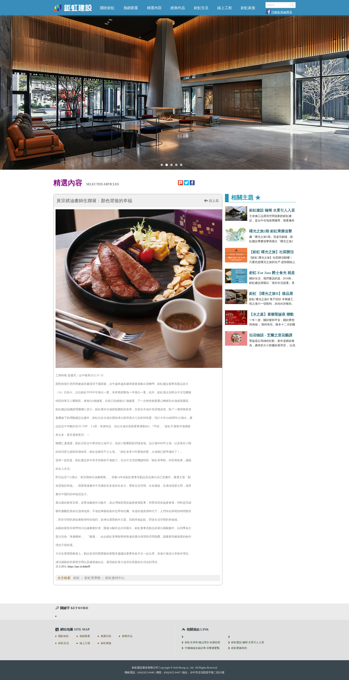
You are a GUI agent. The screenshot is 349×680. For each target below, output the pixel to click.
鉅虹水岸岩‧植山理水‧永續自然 (202, 642)
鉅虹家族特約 (239, 647)
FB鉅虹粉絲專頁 (281, 12)
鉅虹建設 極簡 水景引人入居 (272, 210)
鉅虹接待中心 (115, 578)
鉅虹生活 (201, 8)
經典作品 (177, 8)
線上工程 (224, 8)
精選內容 (154, 8)
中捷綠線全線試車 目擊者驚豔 (202, 647)
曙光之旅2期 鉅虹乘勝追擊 (270, 231)
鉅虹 (76, 578)
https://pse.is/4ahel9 (79, 566)
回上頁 (214, 200)
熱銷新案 (131, 8)
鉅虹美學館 (92, 578)
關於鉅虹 (107, 8)
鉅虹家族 (248, 8)
